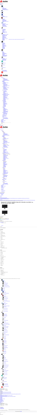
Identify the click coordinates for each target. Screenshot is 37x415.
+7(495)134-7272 (1, 3)
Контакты (2, 121)
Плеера (4, 92)
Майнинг (4, 98)
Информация (1, 399)
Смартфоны (4, 82)
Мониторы (3, 81)
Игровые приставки (5, 88)
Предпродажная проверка (5, 118)
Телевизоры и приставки (4, 86)
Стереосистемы (4, 90)
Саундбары (4, 93)
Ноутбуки (4, 78)
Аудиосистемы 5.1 (5, 91)
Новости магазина (2, 389)
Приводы (4, 104)
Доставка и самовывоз (3, 120)
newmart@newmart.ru (2, 193)
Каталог (2, 77)
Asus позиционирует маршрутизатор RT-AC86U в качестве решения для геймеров (7, 396)
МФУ (3, 107)
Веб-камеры (4, 99)
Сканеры (4, 108)
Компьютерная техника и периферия (5, 94)
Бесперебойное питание (5, 109)
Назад (4, 132)
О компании (2, 119)
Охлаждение (4, 105)
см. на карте (7, 219)
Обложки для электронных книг (6, 85)
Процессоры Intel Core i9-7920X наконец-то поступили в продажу (6, 395)
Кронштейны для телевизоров (6, 87)
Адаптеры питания (5, 79)
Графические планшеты (5, 111)
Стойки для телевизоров (5, 89)
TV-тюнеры (4, 106)
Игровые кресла (4, 116)
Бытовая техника (4, 112)
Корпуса (4, 102)
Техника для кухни (5, 114)
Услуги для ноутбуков (5, 117)
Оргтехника (4, 110)
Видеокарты (4, 101)
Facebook (2, 194)
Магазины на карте (2, 408)
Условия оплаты (1, 400)
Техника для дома (5, 113)
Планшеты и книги (4, 83)
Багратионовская (1, 222)
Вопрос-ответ (1, 402)
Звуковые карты (4, 103)
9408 (21, 411)
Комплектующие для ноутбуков (6, 80)
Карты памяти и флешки (5, 95)
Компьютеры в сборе (5, 97)
